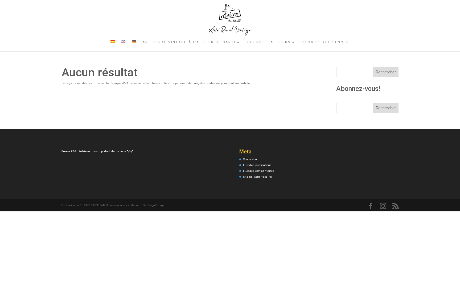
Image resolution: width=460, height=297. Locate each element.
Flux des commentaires (258, 170)
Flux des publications (257, 165)
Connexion (250, 159)
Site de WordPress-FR (257, 176)
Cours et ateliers (269, 42)
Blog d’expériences (325, 42)
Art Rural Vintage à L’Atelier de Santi (189, 42)
